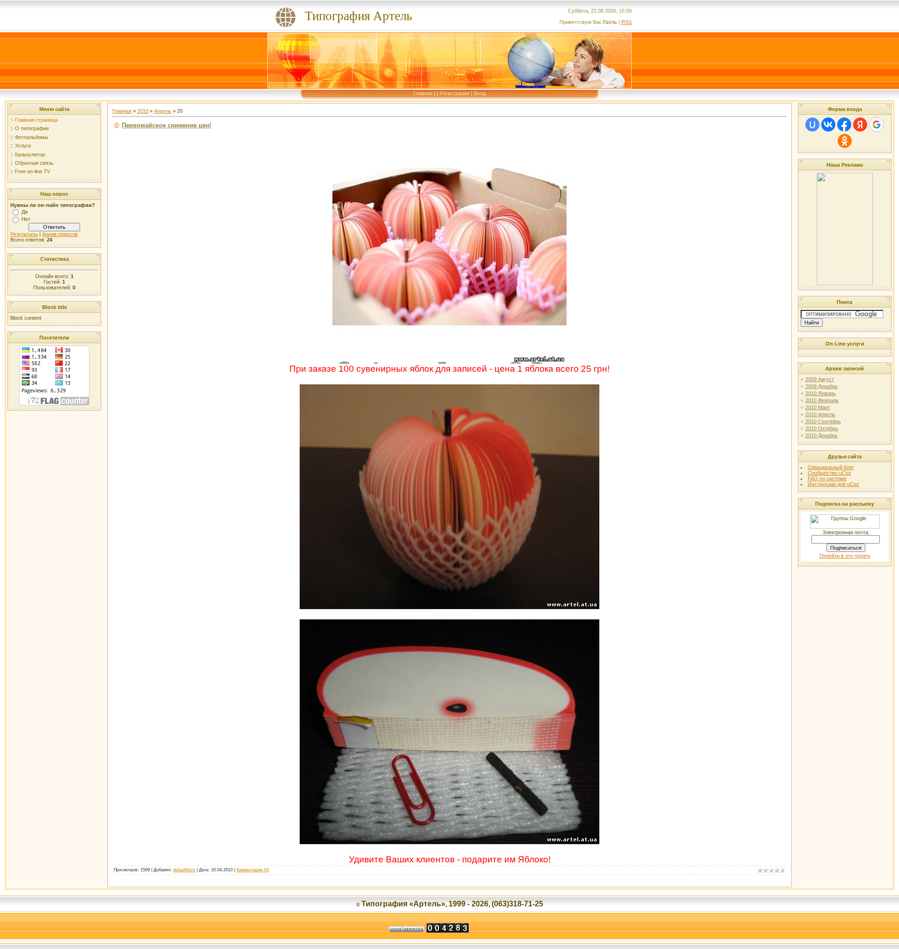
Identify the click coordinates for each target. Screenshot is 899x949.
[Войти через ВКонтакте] (828, 125)
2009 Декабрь (821, 386)
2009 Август (819, 379)
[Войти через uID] (812, 125)
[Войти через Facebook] (844, 125)
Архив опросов (60, 234)
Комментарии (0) (252, 870)
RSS (626, 22)
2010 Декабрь (821, 435)
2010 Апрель (820, 414)
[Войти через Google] (876, 124)
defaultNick (184, 870)
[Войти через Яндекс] (860, 125)
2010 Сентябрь (823, 421)
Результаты (24, 234)
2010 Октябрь (821, 428)
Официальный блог (831, 467)
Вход (480, 93)
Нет (26, 219)
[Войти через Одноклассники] (845, 141)
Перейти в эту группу (844, 556)
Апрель (162, 111)
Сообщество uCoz (829, 473)
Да (25, 211)
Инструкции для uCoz (833, 484)
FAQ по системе (827, 478)
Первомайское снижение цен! (166, 125)
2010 (142, 111)
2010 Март (817, 407)
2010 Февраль (822, 400)
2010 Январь (820, 393)
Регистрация (455, 93)
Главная (423, 93)
